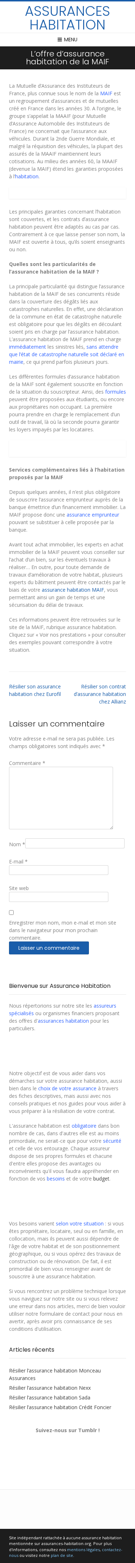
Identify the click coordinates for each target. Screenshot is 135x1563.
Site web (19, 888)
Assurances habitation (67, 18)
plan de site (62, 1555)
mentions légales (83, 1549)
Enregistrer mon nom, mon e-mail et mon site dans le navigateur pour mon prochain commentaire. (62, 930)
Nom (17, 844)
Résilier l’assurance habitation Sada (49, 1397)
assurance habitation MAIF (73, 589)
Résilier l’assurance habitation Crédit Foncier (60, 1407)
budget (101, 1178)
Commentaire (27, 763)
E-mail (18, 861)
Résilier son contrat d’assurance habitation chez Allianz (100, 694)
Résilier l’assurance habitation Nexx (50, 1387)
